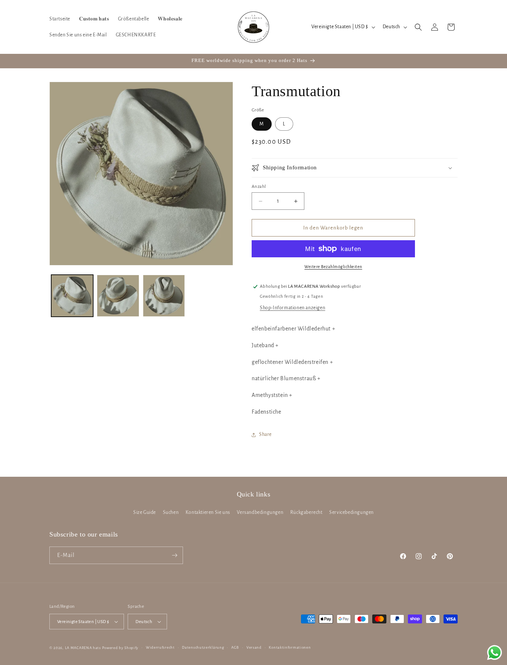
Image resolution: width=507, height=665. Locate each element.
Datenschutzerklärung (203, 647)
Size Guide (144, 512)
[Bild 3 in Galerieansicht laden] (164, 296)
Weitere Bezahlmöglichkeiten (333, 266)
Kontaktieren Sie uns (208, 512)
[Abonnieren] (174, 555)
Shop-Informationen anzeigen (292, 307)
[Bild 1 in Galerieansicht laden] (72, 296)
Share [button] (265, 434)
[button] (418, 27)
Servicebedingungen (351, 512)
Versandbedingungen (260, 512)
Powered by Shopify (120, 648)
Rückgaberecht (306, 512)
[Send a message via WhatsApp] (494, 652)
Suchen (171, 512)
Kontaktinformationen (290, 647)
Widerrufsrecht (160, 647)
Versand (254, 647)
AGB (235, 647)
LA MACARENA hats (83, 648)
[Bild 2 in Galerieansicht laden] (118, 296)
